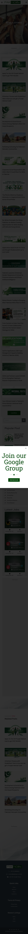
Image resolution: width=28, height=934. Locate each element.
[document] (14, 467)
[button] (14, 480)
